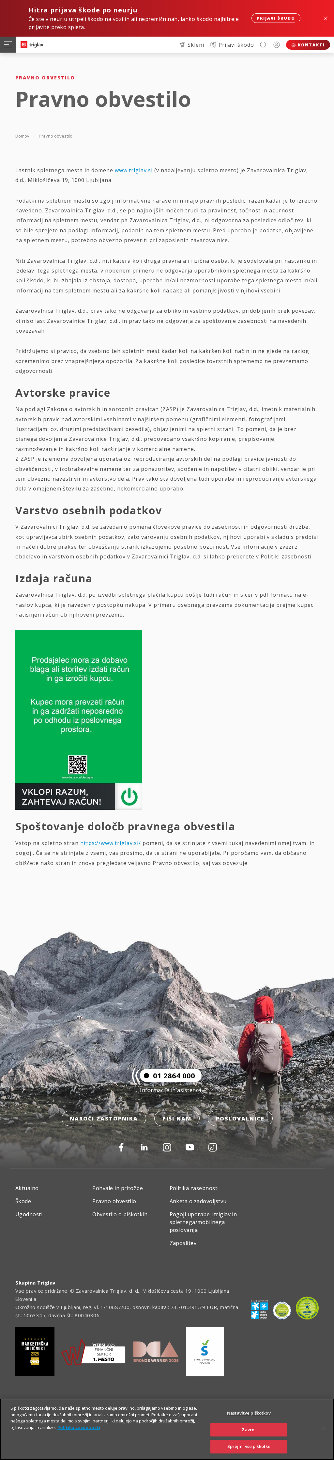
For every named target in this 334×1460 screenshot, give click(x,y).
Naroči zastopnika (104, 1118)
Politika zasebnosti (194, 1188)
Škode (23, 1201)
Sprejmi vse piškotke (249, 1446)
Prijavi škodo (276, 18)
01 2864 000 (174, 1075)
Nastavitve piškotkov (249, 1413)
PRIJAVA (277, 45)
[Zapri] (323, 1428)
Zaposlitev (183, 1243)
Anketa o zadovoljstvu (198, 1201)
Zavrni (249, 1430)
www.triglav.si (134, 170)
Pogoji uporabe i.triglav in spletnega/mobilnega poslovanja (203, 1222)
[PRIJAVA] (277, 45)
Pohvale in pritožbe (117, 1188)
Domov (22, 136)
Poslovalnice (240, 1118)
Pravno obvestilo (55, 136)
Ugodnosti (28, 1214)
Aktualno (27, 1188)
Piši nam (176, 1118)
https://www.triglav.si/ (110, 843)
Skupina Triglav (35, 1282)
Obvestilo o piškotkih (119, 1214)
